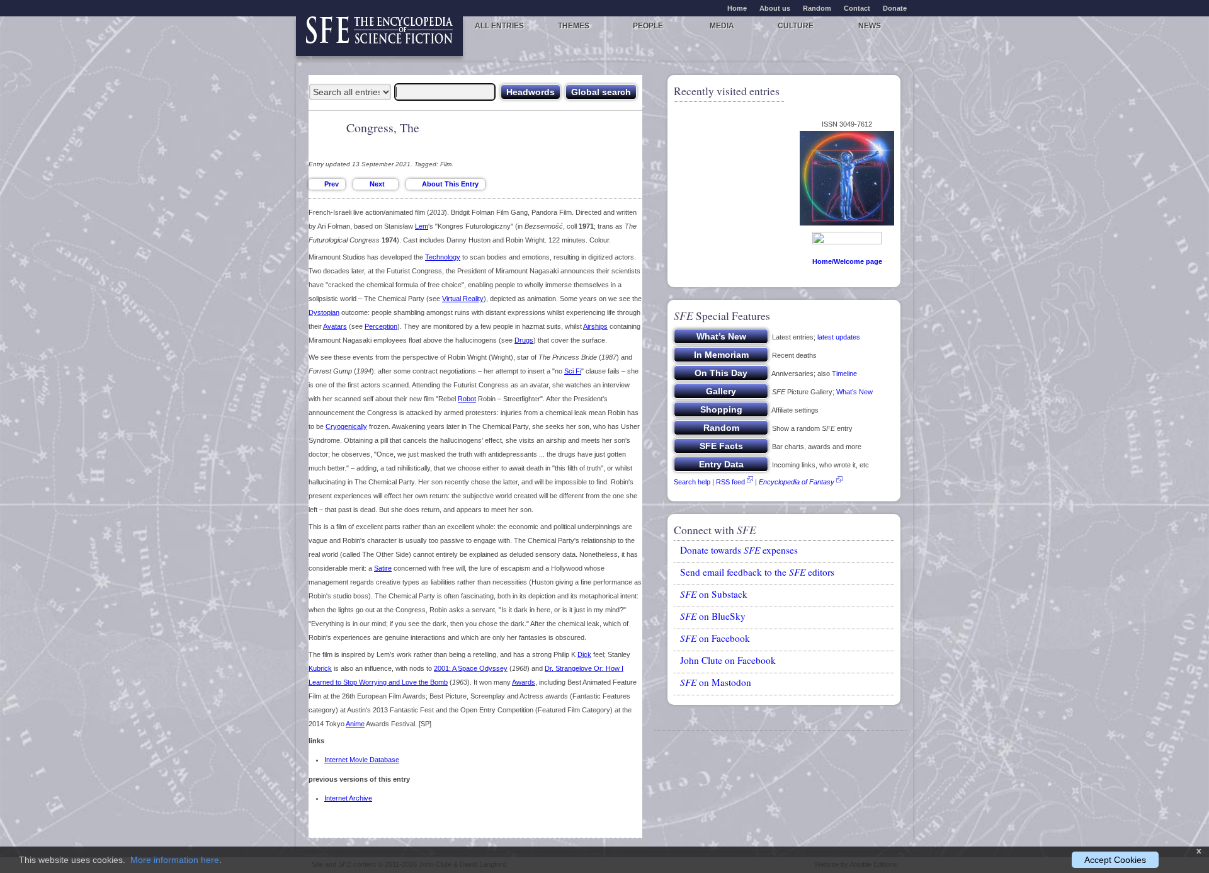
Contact (857, 8)
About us (774, 8)
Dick (584, 654)
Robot (467, 398)
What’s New (854, 392)
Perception (381, 326)
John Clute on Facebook (728, 660)
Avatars (335, 326)
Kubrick (320, 668)
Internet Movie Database (361, 759)
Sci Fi (572, 371)
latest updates (838, 337)
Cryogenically (346, 426)
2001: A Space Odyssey (471, 668)
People (648, 25)
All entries (499, 25)
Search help (692, 482)
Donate (895, 8)
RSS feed (730, 482)
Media (722, 25)
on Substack (713, 594)
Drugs (523, 340)
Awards (523, 682)
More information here (174, 860)
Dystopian (324, 312)
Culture (796, 25)
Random (817, 8)
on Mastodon (715, 682)
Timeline (844, 373)
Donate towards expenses (739, 550)
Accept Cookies (1115, 860)
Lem (421, 226)
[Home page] (379, 36)
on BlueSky (713, 616)
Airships (595, 326)
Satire (383, 568)
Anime (355, 724)
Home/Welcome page (847, 261)
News (869, 25)
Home (737, 8)
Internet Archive (348, 798)
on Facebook (715, 638)
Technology (442, 257)
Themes (573, 25)
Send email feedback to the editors (757, 572)
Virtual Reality (463, 298)
